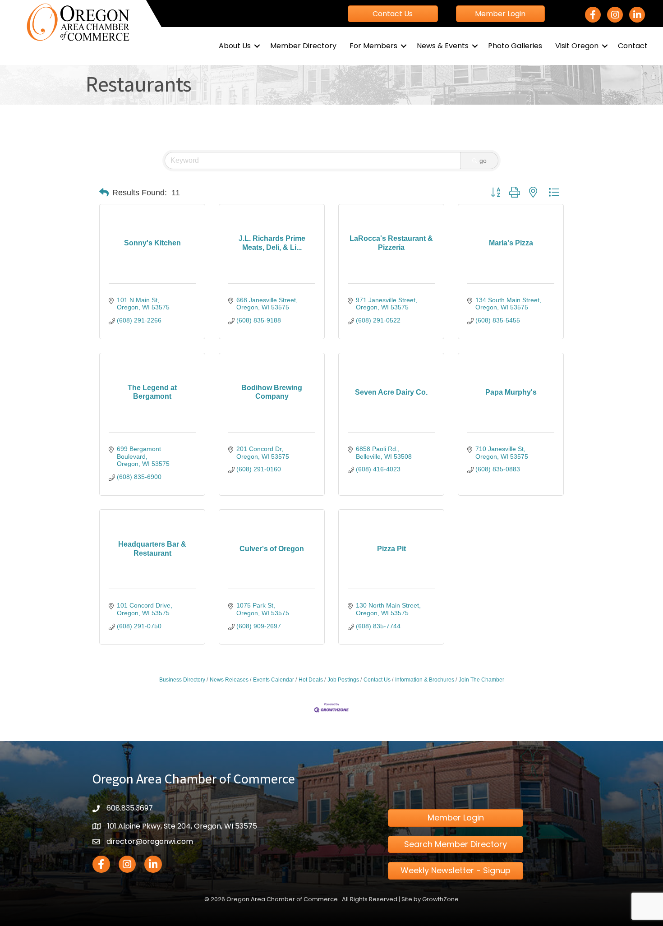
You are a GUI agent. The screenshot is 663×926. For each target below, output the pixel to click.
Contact (633, 46)
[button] (104, 192)
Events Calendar (273, 680)
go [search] (483, 160)
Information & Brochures (424, 680)
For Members (373, 46)
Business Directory (182, 680)
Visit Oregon (577, 46)
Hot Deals (311, 680)
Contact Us (377, 680)
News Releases (229, 680)
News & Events (443, 46)
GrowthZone (440, 899)
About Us (235, 46)
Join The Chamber (481, 680)
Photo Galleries (515, 46)
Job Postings (343, 680)
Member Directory (303, 46)
